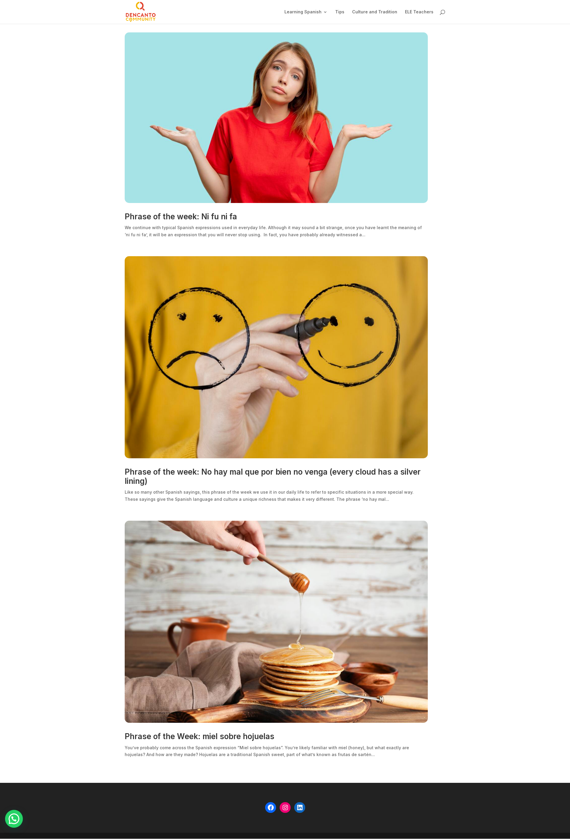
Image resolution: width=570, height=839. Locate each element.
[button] (14, 819)
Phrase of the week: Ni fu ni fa (181, 216)
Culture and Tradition (374, 12)
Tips (339, 12)
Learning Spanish (303, 12)
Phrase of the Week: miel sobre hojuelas (199, 736)
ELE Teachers (419, 12)
